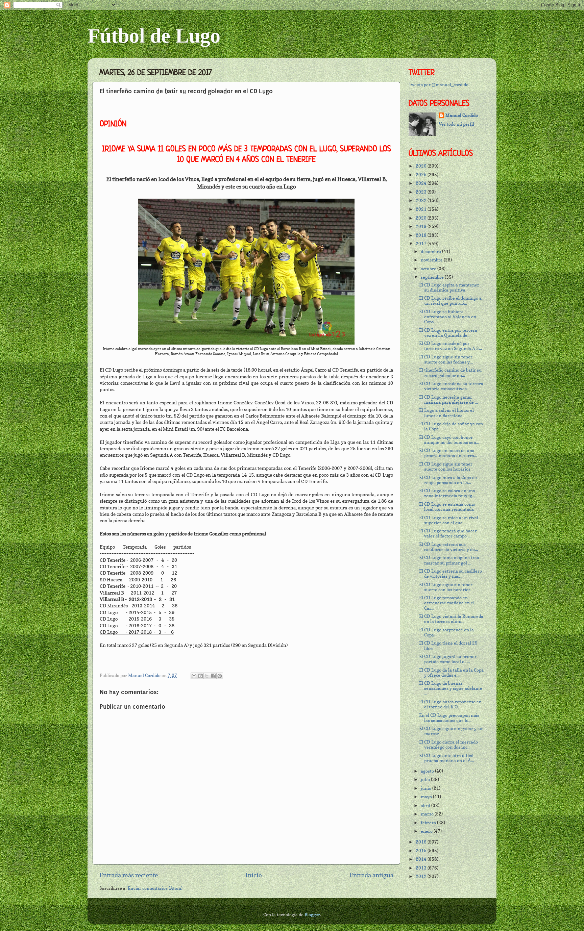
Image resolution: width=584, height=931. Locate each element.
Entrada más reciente (128, 875)
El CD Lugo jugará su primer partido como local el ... (448, 659)
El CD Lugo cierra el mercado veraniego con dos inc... (448, 744)
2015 (422, 850)
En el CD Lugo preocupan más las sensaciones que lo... (449, 718)
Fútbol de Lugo (154, 36)
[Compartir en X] (206, 676)
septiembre (433, 277)
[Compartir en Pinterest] (219, 676)
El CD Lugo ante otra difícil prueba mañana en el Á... (446, 758)
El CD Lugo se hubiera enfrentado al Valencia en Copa (447, 316)
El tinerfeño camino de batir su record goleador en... (450, 373)
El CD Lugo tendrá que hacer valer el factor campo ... (448, 533)
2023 (422, 192)
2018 (422, 235)
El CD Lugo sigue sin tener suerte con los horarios (445, 466)
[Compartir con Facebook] (213, 676)
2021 (422, 209)
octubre (429, 268)
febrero (429, 822)
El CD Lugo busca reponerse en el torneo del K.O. (450, 704)
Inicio (253, 875)
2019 (422, 226)
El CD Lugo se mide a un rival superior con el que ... (448, 520)
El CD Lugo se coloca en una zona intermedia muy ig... (447, 493)
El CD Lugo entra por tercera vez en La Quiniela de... (448, 333)
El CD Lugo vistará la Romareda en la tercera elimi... (451, 619)
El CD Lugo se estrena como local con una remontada (447, 507)
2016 (422, 842)
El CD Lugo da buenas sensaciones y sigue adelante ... (450, 688)
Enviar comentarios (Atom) (155, 888)
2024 (422, 183)
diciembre (431, 251)
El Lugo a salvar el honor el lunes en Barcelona (446, 413)
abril (426, 805)
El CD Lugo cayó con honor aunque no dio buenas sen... (449, 440)
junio (426, 788)
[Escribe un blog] (200, 676)
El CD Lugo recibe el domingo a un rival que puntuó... (450, 301)
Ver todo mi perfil (456, 124)
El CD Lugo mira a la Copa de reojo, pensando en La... (448, 480)
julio (426, 779)
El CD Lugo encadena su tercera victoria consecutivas (451, 386)
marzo (428, 813)
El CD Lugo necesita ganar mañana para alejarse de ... (448, 400)
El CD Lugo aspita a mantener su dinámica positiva (449, 287)
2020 (422, 218)
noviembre (432, 259)
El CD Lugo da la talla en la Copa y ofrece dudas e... (451, 673)
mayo (427, 796)
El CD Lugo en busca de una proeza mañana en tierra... (448, 453)
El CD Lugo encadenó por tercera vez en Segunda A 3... (450, 346)
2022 (422, 200)
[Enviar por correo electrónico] (194, 676)
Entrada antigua (371, 875)
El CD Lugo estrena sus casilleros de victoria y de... (448, 547)
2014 (422, 859)
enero (427, 831)
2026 (422, 166)
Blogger (312, 914)
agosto (428, 771)
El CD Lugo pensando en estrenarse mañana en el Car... (446, 602)
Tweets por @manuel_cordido (438, 84)
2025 (422, 174)
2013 (422, 868)
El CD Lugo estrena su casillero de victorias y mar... (450, 574)
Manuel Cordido (461, 115)
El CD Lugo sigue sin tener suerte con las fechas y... (446, 359)
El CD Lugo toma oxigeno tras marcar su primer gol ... (449, 560)
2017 (422, 243)
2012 (422, 876)
